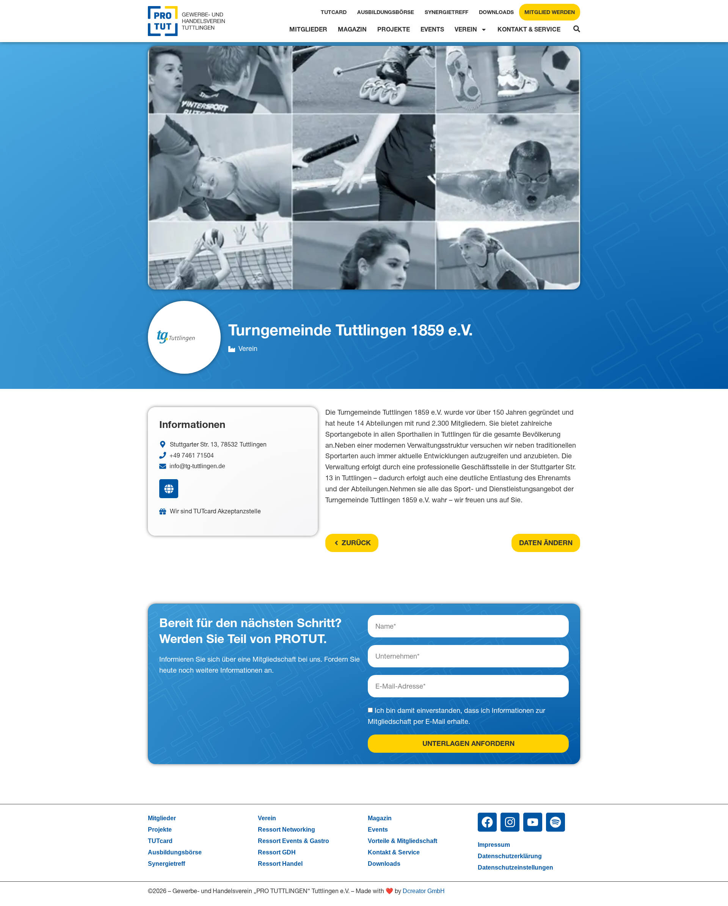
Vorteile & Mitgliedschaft (402, 841)
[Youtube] (532, 822)
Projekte (393, 29)
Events (432, 29)
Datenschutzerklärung (510, 856)
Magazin (352, 29)
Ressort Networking (286, 829)
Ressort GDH (277, 852)
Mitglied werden (549, 12)
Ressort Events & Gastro (293, 841)
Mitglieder (308, 29)
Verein (466, 29)
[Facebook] (487, 822)
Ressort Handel (280, 863)
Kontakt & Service (528, 29)
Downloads (496, 12)
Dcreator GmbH (424, 891)
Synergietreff (446, 12)
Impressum (494, 845)
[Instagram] (509, 822)
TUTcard (334, 12)
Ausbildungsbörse (385, 12)
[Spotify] (555, 822)
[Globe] (168, 488)
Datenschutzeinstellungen (515, 867)
